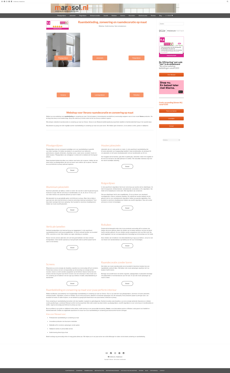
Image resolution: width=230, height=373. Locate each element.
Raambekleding (88, 370)
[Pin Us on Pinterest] (9, 1)
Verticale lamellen (95, 15)
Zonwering (79, 370)
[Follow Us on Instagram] (6, 1)
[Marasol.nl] (115, 8)
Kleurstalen (132, 15)
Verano (86, 122)
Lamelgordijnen (100, 95)
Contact (162, 370)
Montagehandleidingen (112, 370)
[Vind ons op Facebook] (4, 1)
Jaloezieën (73, 15)
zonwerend (139, 191)
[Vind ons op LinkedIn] (11, 1)
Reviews (153, 15)
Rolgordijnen (82, 15)
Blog (160, 15)
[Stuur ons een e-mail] (2, 1)
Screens (122, 15)
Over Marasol (154, 370)
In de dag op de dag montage (129, 370)
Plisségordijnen (61, 15)
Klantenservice (69, 370)
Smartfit (106, 15)
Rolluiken (114, 15)
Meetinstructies (143, 15)
